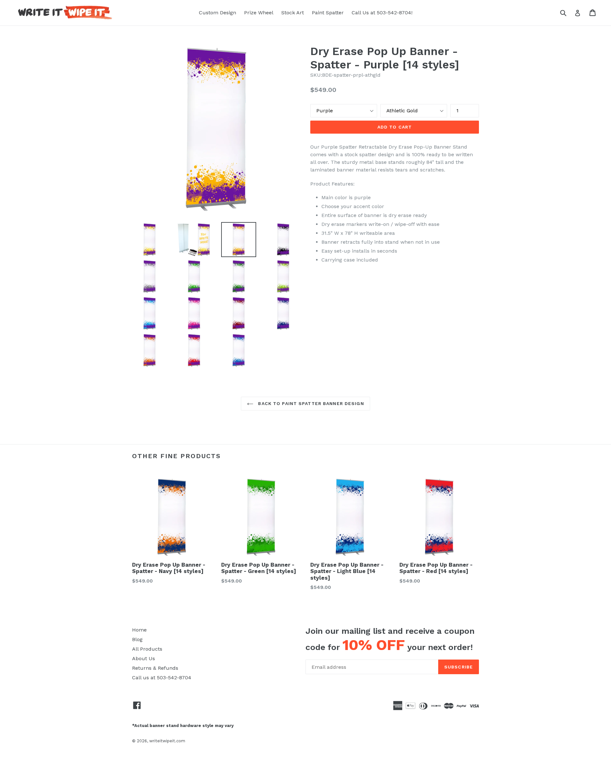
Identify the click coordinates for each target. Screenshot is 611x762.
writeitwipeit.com (167, 740)
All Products (147, 649)
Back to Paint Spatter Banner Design (310, 403)
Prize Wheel (258, 13)
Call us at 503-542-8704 (161, 678)
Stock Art (292, 13)
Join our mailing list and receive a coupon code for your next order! (390, 640)
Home (139, 630)
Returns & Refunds (155, 668)
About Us (143, 658)
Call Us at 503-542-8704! (382, 13)
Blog (137, 639)
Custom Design (217, 13)
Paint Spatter (328, 13)
